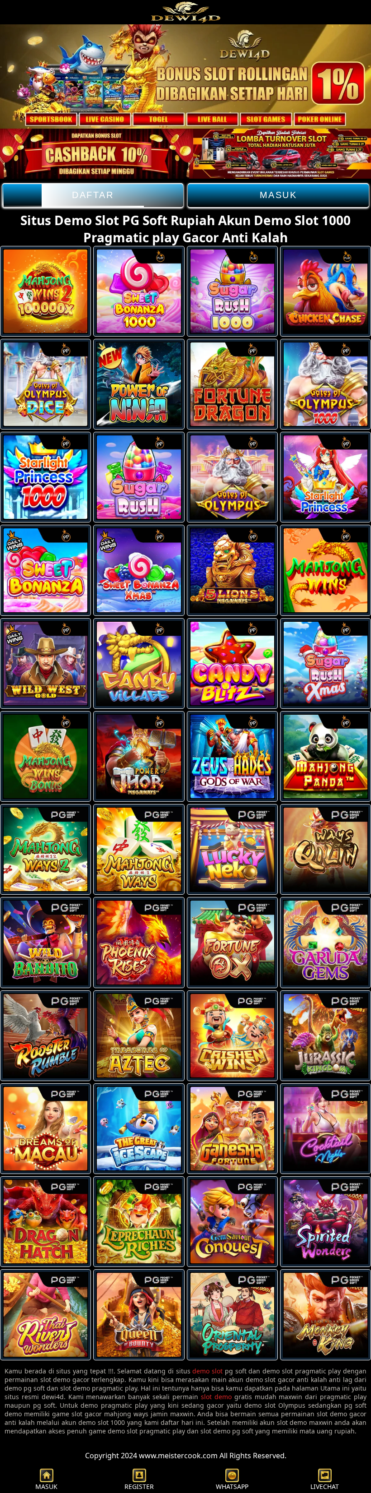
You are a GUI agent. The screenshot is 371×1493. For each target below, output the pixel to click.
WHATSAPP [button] (232, 1486)
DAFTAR (93, 195)
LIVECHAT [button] (324, 1486)
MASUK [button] (46, 1486)
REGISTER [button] (139, 1486)
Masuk (278, 195)
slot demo (216, 1396)
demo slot (207, 1371)
